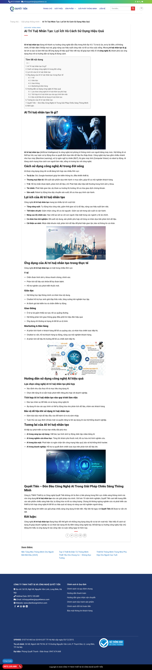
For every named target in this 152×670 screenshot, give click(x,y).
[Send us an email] (137, 2)
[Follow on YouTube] (142, 2)
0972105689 (15, 2)
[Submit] (133, 9)
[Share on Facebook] (67, 535)
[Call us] (140, 2)
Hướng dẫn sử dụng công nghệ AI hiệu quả (44, 89)
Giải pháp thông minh (87, 9)
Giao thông (35, 83)
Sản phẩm (69, 9)
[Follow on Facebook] (135, 2)
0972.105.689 (33, 596)
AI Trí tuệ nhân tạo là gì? (36, 66)
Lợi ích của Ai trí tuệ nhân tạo (39, 72)
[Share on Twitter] (72, 535)
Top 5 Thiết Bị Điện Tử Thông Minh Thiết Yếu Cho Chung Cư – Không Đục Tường (75, 555)
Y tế (32, 78)
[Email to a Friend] (76, 535)
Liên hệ (102, 9)
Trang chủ (47, 9)
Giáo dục (34, 80)
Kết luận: (30, 106)
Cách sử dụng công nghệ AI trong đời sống (44, 69)
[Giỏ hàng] (141, 8)
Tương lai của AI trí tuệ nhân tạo (40, 100)
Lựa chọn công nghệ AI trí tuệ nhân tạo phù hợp (48, 92)
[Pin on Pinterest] (80, 535)
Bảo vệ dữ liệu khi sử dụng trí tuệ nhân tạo (46, 97)
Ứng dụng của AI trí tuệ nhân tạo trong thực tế (45, 75)
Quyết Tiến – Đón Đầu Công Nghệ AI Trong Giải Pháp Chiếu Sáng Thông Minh (57, 103)
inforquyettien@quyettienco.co (35, 2)
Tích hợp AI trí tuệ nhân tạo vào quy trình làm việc (49, 94)
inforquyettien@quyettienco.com (35, 599)
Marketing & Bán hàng (39, 86)
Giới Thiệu (59, 9)
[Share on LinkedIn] (85, 535)
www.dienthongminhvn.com (35, 603)
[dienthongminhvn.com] (23, 9)
